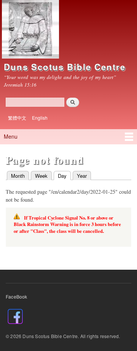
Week (41, 175)
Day (60, 175)
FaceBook (16, 296)
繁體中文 (17, 117)
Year (82, 175)
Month (18, 175)
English (40, 117)
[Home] (29, 30)
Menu (11, 136)
